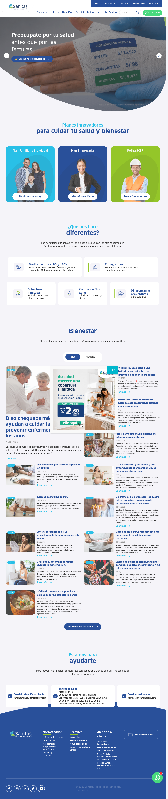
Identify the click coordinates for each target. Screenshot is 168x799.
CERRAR (112, 370)
